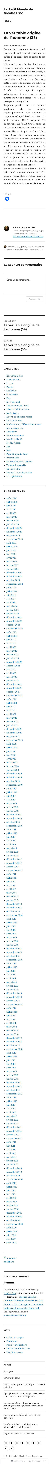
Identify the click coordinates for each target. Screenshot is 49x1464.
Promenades (12, 457)
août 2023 (11, 632)
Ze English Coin (14, 476)
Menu (8, 21)
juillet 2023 (11, 636)
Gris (8, 398)
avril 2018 (11, 844)
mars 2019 (11, 803)
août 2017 (11, 874)
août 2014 (11, 1008)
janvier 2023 (12, 658)
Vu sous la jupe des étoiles (19, 472)
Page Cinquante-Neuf (17, 454)
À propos (8, 1371)
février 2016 (12, 941)
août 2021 (11, 699)
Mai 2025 (10, 554)
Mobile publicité (14, 439)
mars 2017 (11, 892)
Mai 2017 (10, 885)
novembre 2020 (14, 732)
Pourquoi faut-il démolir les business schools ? (22, 1416)
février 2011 (12, 1160)
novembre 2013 (14, 1041)
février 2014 (12, 1030)
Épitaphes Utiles (14, 375)
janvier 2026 (12, 524)
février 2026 (12, 520)
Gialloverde (12, 394)
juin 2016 (10, 926)
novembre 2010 (14, 1172)
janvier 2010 (12, 1209)
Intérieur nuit (13, 401)
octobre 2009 (13, 1220)
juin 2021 (10, 706)
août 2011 (11, 1142)
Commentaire (34, 299)
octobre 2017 (12, 866)
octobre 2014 (13, 1000)
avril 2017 (11, 889)
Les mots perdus (14, 428)
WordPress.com (14, 1352)
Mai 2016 (10, 930)
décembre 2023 (14, 617)
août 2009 (11, 1227)
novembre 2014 (14, 997)
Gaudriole (11, 390)
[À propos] (11, 1443)
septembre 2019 (14, 784)
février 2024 (12, 610)
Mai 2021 (10, 710)
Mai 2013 (10, 1064)
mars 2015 (11, 982)
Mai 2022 (10, 669)
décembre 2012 (14, 1082)
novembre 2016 (14, 907)
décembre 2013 (14, 1038)
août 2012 (11, 1097)
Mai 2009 (11, 1239)
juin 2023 (10, 639)
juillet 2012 (11, 1101)
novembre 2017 (14, 863)
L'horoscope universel (17, 405)
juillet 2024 (11, 591)
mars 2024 (11, 606)
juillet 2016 (11, 922)
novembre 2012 (14, 1086)
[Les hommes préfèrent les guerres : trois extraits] (22, 1443)
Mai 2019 (10, 799)
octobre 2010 (13, 1175)
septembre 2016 (14, 915)
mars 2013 (11, 1071)
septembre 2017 (14, 870)
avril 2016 (11, 933)
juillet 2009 (12, 1231)
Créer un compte (15, 1337)
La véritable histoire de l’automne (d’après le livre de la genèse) (20, 1425)
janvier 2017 (12, 900)
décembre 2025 (14, 528)
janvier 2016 (12, 944)
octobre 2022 (13, 665)
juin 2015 (10, 971)
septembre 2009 (14, 1224)
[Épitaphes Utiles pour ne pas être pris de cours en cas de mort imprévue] (28, 1443)
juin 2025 (10, 550)
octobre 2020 (13, 736)
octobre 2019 (13, 781)
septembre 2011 (14, 1138)
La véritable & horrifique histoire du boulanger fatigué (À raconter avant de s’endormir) (23, 1406)
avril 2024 (11, 602)
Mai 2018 (10, 840)
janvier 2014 (12, 1034)
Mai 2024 (11, 598)
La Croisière (12, 413)
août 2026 (11, 498)
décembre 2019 (14, 773)
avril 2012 (11, 1112)
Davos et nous (13, 379)
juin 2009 (11, 1235)
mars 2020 (11, 762)
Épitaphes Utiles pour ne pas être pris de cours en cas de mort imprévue (24, 1395)
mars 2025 (11, 561)
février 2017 (12, 896)
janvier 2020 (12, 770)
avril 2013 (11, 1067)
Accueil (7, 1364)
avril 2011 (11, 1153)
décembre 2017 (14, 859)
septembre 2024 (14, 583)
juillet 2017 (11, 877)
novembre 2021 (14, 688)
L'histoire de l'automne (33, 249)
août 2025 (11, 543)
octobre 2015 (12, 956)
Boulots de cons (12, 1377)
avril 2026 (11, 513)
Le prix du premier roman (19, 416)
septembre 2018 (14, 825)
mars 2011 (11, 1157)
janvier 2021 (12, 725)
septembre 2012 (14, 1093)
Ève (21, 249)
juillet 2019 (11, 792)
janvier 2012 (12, 1123)
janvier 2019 (12, 810)
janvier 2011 (12, 1164)
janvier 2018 (12, 855)
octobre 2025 (13, 535)
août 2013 (11, 1052)
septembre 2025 (14, 539)
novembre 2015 (14, 952)
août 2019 (11, 788)
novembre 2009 (14, 1216)
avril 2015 (11, 978)
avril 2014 (11, 1023)
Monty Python (13, 442)
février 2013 (12, 1075)
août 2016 (11, 918)
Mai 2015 (10, 974)
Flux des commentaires (18, 1348)
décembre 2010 (14, 1168)
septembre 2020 (14, 740)
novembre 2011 (13, 1131)
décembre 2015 (14, 948)
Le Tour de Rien (14, 420)
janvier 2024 (12, 613)
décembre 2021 (14, 684)
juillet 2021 (11, 703)
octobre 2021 (13, 691)
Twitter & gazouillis (16, 465)
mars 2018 (11, 848)
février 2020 (12, 766)
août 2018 (11, 829)
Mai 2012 (10, 1108)
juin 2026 (10, 505)
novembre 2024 (14, 576)
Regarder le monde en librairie (19, 1433)
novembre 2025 (14, 531)
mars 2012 (11, 1116)
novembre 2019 (14, 777)
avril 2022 (11, 673)
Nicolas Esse (13, 247)
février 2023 (12, 654)
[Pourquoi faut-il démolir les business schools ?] (39, 1443)
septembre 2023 (14, 628)
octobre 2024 (13, 580)
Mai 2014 (10, 1019)
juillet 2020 (11, 747)
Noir (8, 450)
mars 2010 (11, 1201)
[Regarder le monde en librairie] (11, 1448)
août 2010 (11, 1183)
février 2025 (12, 565)
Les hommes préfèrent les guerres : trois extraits (24, 1385)
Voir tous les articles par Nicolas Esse (28, 236)
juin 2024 (11, 595)
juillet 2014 (11, 1011)
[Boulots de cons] (17, 1443)
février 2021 (12, 721)
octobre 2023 (13, 624)
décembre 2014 (14, 993)
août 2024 (11, 587)
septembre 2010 (14, 1179)
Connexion (11, 1341)
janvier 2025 (12, 569)
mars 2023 (11, 650)
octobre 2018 (13, 822)
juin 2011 (10, 1145)
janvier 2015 (12, 989)
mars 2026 (11, 516)
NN (8, 446)
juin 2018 (10, 837)
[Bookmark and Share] (24, 1260)
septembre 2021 (14, 695)
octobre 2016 (13, 911)
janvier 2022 (12, 680)
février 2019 (12, 807)
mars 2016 (11, 937)
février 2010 (12, 1205)
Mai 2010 (10, 1194)
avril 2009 (11, 1242)
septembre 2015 (14, 959)
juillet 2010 (11, 1186)
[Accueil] (6, 1443)
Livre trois (11, 431)
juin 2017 (10, 881)
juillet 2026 (11, 502)
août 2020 (11, 744)
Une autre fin (13, 468)
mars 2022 (11, 677)
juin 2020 (11, 751)
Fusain (9, 387)
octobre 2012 (13, 1090)
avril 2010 (11, 1198)
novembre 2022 (14, 662)
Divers (9, 383)
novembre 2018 (14, 818)
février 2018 (12, 851)
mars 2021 (11, 717)
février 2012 (12, 1119)
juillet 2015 (11, 967)
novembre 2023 (14, 621)
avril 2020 (11, 758)
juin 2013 (10, 1060)
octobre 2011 (12, 1134)
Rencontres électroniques (19, 461)
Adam (17, 249)
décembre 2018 (14, 814)
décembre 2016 (14, 904)
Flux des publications (16, 1344)
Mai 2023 (10, 643)
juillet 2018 (11, 833)
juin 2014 (10, 1015)
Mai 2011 (10, 1149)
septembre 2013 (14, 1049)
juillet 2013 (11, 1056)
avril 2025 (11, 557)
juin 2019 (10, 796)
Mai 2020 (11, 755)
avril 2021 (11, 714)
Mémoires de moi (15, 435)
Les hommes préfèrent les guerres (23, 424)
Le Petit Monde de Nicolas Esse (18, 11)
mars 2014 (11, 1026)
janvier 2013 (12, 1078)
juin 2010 (10, 1190)
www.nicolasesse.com (15, 1315)
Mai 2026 (10, 509)
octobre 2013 (13, 1045)
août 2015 (11, 963)
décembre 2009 (14, 1212)
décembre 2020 (14, 729)
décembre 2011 (13, 1127)
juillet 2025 (11, 546)
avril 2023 (11, 647)
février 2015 (12, 985)
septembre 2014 (14, 1004)
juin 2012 (10, 1105)
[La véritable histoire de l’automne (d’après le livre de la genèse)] (6, 1448)
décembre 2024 (14, 572)
